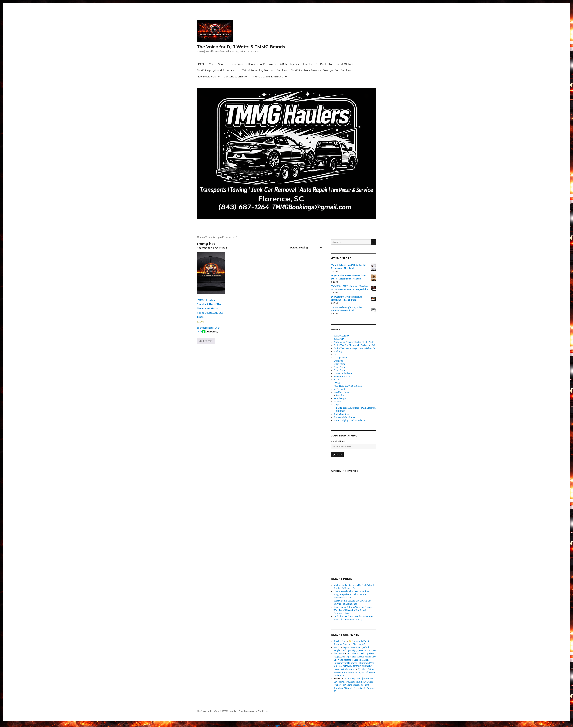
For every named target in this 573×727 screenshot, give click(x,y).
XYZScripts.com (298, 725)
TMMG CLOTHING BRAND (268, 76)
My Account (339, 389)
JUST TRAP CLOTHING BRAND (348, 386)
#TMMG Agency (289, 64)
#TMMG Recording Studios (257, 70)
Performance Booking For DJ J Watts (254, 64)
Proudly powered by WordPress (253, 711)
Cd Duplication (341, 357)
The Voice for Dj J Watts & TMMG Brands (241, 46)
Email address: (338, 441)
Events (307, 64)
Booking (338, 351)
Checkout (338, 361)
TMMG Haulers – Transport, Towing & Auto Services (321, 70)
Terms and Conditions (344, 417)
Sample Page (340, 398)
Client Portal (339, 364)
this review (339, 653)
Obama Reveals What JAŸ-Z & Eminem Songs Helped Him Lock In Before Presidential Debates (352, 594)
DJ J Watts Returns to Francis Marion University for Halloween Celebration (354, 672)
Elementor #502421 (343, 376)
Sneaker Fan (339, 641)
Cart (211, 64)
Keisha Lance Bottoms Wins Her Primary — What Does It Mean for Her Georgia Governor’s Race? (354, 610)
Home (200, 237)
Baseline (340, 395)
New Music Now (206, 76)
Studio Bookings (341, 414)
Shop (221, 64)
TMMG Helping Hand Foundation (217, 70)
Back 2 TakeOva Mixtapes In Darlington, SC (354, 345)
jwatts (336, 647)
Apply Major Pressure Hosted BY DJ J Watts (354, 342)
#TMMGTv (339, 339)
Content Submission (236, 76)
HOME (201, 64)
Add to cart (205, 340)
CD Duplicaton (324, 64)
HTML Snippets (274, 725)
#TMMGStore (345, 64)
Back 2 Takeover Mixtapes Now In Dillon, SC (354, 348)
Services (282, 70)
